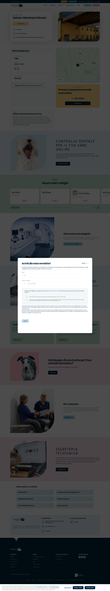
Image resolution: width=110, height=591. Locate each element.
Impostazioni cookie (67, 587)
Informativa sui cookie (41, 587)
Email (23, 272)
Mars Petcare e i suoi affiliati (56, 290)
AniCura (48, 290)
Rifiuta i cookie (78, 587)
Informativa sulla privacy (54, 587)
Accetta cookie (90, 587)
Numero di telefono (26, 280)
